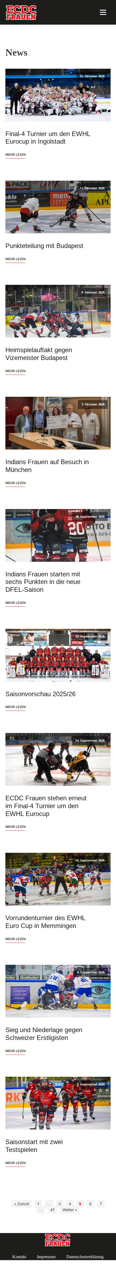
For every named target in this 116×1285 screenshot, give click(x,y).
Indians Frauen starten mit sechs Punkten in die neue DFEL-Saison (42, 581)
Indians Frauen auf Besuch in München (47, 465)
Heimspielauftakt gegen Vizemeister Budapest (38, 353)
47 (52, 1209)
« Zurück (21, 1203)
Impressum (46, 1256)
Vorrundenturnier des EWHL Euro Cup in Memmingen (45, 921)
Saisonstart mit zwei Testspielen (34, 1145)
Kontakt (19, 1256)
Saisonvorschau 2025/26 (40, 694)
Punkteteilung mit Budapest (44, 245)
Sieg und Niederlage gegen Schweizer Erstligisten (43, 1033)
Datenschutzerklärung (85, 1256)
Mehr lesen (15, 154)
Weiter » (70, 1209)
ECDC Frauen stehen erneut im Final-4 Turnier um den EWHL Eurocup (46, 805)
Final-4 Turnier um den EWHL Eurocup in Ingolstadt (47, 137)
